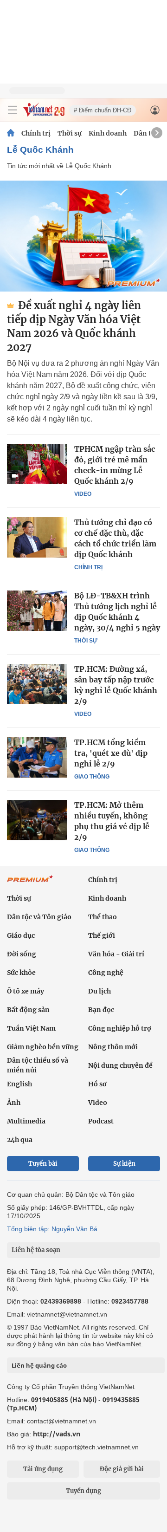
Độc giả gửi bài (122, 1469)
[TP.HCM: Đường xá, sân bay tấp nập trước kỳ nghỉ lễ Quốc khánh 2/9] (37, 684)
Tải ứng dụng (43, 1469)
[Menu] (12, 110)
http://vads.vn (56, 1433)
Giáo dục (21, 935)
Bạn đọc (101, 1010)
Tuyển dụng (83, 1491)
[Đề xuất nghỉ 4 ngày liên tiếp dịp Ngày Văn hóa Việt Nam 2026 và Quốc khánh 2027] (83, 236)
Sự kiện (124, 1164)
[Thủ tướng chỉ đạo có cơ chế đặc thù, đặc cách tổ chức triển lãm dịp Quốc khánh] (37, 537)
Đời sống (21, 954)
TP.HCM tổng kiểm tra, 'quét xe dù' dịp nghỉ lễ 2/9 (111, 753)
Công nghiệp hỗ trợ (119, 1028)
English (19, 1084)
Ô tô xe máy (25, 991)
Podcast (101, 1121)
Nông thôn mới (113, 1047)
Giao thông (91, 776)
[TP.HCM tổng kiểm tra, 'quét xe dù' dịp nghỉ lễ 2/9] (37, 757)
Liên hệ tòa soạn (36, 1250)
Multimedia (26, 1121)
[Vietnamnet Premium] (30, 883)
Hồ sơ (97, 1084)
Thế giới (101, 935)
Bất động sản (28, 1010)
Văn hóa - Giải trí (116, 954)
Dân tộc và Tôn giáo (39, 917)
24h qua (19, 1140)
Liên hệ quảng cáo (39, 1365)
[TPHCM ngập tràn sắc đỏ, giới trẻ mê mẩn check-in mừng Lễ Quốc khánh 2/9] (37, 464)
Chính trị (36, 133)
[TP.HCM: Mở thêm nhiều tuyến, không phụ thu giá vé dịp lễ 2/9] (37, 820)
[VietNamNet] (10, 133)
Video (82, 494)
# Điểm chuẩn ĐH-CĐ (102, 110)
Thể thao (102, 917)
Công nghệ (105, 972)
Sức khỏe (21, 972)
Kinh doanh (108, 133)
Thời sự (70, 133)
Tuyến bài (43, 1164)
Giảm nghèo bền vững (42, 1047)
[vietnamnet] (43, 114)
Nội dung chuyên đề (120, 1065)
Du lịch (99, 991)
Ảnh (13, 1102)
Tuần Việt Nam (31, 1028)
